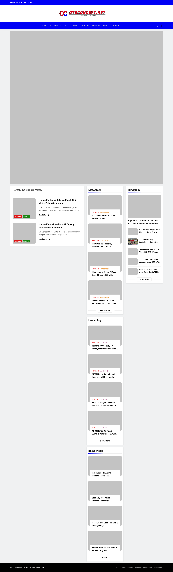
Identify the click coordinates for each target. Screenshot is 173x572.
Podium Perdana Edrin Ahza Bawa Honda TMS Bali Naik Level (148, 272)
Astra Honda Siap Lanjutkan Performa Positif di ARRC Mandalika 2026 (150, 242)
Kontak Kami (121, 567)
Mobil (94, 26)
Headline (95, 212)
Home (44, 26)
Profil (106, 26)
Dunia (74, 26)
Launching (104, 343)
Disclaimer (158, 567)
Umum (83, 26)
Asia (66, 26)
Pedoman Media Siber (143, 567)
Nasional (54, 26)
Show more (105, 310)
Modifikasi (117, 26)
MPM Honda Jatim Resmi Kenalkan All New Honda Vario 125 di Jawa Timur (103, 377)
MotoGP (26, 217)
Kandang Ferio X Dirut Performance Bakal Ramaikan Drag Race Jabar (104, 476)
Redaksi (130, 567)
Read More (43, 215)
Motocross (104, 212)
